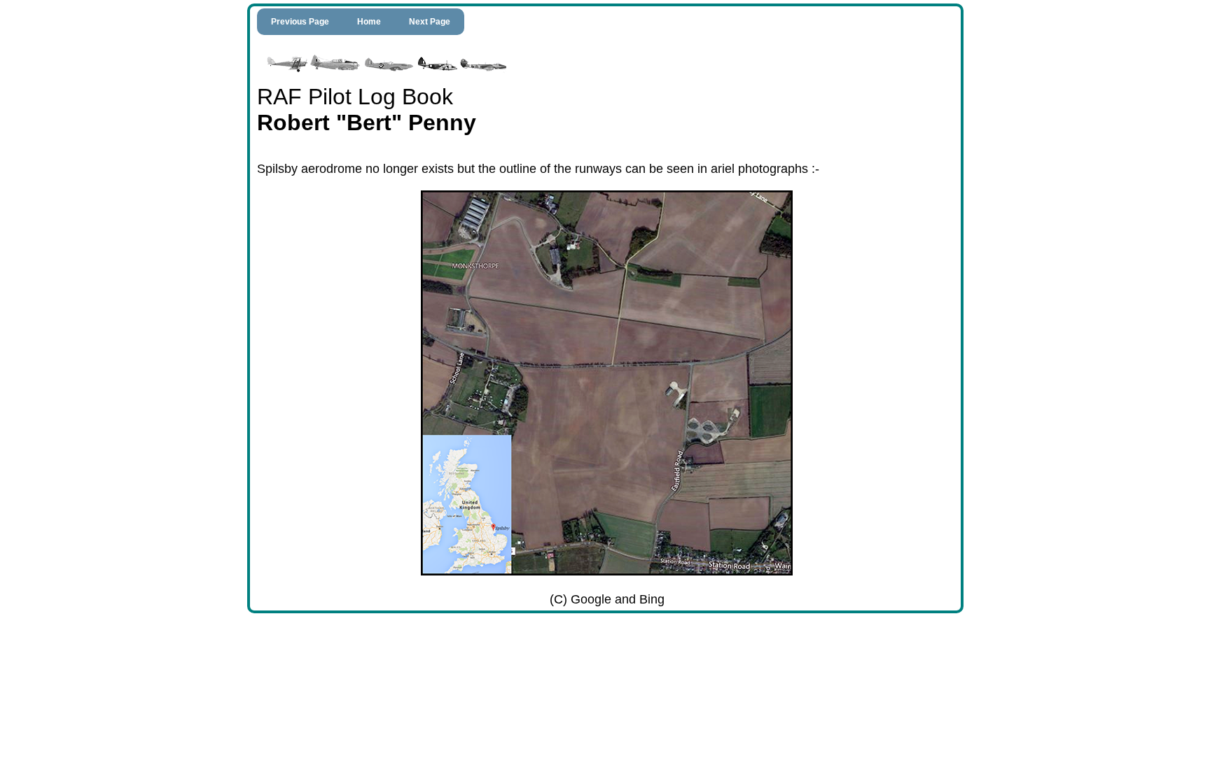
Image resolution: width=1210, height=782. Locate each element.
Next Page (429, 22)
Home (369, 22)
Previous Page (300, 22)
